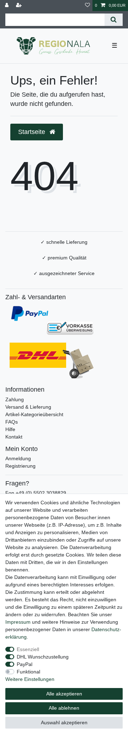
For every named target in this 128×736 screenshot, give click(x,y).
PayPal (24, 664)
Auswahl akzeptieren (64, 722)
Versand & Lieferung (28, 407)
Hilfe (10, 429)
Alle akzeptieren (64, 694)
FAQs (11, 422)
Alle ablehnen (64, 708)
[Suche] (114, 20)
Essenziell (28, 649)
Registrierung (20, 466)
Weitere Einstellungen (29, 679)
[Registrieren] (20, 5)
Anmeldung (18, 458)
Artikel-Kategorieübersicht (34, 414)
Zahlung (14, 399)
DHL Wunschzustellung (43, 657)
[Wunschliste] (87, 5)
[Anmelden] (7, 5)
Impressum (18, 622)
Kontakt (13, 437)
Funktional (28, 672)
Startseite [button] (32, 131)
